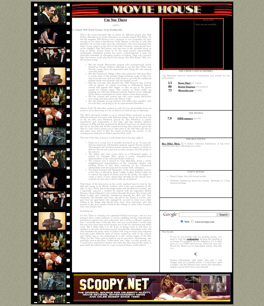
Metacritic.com (185, 90)
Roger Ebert (184, 83)
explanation (193, 239)
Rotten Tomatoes (187, 87)
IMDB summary (185, 118)
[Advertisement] (195, 204)
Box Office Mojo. (171, 144)
